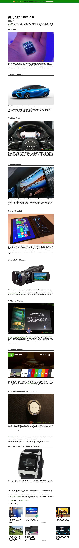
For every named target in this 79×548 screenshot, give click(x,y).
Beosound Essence (11, 436)
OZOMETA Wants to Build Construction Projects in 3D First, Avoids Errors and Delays (15, 520)
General (12, 500)
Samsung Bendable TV (39, 201)
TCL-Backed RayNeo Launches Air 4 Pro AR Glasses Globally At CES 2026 (30, 538)
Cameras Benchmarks (30, 1)
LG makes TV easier (30, 383)
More (42, 1)
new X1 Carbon (48, 248)
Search (45, 1)
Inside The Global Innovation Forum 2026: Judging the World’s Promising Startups (63, 519)
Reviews (25, 1)
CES (22, 500)
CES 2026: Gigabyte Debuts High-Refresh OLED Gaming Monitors (62, 537)
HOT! (40, 1)
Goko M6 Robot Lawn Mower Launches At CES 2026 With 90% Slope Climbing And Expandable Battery (16, 538)
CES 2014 (11, 24)
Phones (36, 1)
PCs (38, 1)
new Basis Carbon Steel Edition (15, 496)
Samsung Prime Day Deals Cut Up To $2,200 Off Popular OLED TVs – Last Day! (31, 519)
